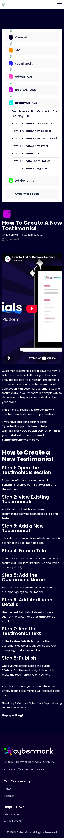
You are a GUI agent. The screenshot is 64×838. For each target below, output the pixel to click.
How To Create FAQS (25, 153)
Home (7, 789)
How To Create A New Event (30, 146)
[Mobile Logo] (13, 4)
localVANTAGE (13, 821)
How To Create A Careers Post (32, 123)
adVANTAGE (11, 814)
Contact (9, 796)
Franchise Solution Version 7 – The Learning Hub (34, 113)
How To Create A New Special (31, 131)
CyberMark (12, 239)
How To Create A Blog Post (29, 168)
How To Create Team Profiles (31, 161)
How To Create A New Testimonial (34, 138)
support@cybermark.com (25, 769)
